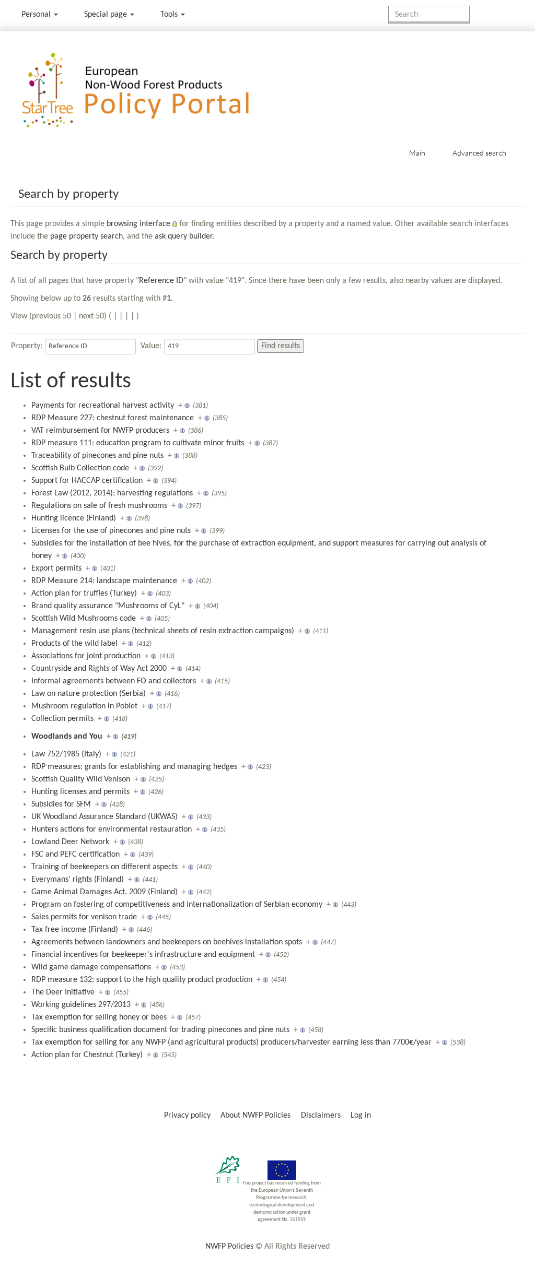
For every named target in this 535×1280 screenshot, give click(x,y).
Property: (26, 346)
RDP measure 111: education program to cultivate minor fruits (137, 443)
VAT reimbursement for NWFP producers (100, 430)
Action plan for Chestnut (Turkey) (87, 1055)
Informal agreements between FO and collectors (113, 681)
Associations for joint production (86, 656)
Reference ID (161, 281)
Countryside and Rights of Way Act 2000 (99, 669)
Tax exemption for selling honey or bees (99, 1017)
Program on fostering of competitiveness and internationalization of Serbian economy (176, 904)
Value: (151, 346)
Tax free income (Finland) (74, 930)
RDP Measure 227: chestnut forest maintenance (112, 418)
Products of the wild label (74, 643)
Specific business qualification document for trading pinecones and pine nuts (160, 1030)
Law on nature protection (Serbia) (88, 694)
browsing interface (138, 224)
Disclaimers (321, 1115)
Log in (361, 1115)
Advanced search (479, 152)
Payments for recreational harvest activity (102, 405)
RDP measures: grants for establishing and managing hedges (134, 767)
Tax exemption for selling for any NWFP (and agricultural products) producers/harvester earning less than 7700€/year (231, 1042)
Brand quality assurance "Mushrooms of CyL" (107, 606)
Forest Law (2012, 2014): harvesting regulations (112, 493)
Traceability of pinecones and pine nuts (97, 456)
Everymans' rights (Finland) (77, 879)
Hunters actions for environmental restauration (111, 829)
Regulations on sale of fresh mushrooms (99, 506)
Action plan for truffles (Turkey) (84, 593)
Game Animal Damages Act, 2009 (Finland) (104, 892)
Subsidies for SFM (61, 804)
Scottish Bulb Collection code (80, 468)
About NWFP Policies (255, 1115)
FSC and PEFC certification (75, 854)
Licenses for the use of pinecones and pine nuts (111, 531)
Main (417, 152)
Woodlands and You (66, 736)
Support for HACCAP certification (87, 481)
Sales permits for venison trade (84, 917)
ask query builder (183, 236)
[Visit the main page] (151, 90)
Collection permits (62, 719)
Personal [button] (37, 14)
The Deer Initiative (63, 992)
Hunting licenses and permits (80, 792)
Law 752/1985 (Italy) (66, 754)
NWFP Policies (229, 1246)
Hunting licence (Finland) (73, 518)
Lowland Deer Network (70, 842)
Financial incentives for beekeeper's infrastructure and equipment (143, 955)
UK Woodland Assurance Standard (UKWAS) (104, 817)
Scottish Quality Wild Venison (80, 779)
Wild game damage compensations (91, 967)
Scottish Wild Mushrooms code (83, 618)
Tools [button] (170, 14)
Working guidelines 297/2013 (81, 1005)
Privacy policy (187, 1115)
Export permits (56, 568)
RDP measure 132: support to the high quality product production (141, 980)
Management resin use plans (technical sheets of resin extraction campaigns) (162, 631)
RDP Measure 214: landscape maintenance (104, 581)
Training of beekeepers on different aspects (104, 867)
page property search (86, 236)
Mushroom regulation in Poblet (84, 706)
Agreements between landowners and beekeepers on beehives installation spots (166, 942)
